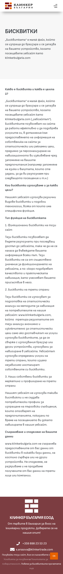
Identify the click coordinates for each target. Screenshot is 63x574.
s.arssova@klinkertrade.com (34, 549)
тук (31, 568)
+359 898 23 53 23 (34, 543)
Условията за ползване (16, 559)
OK (54, 556)
